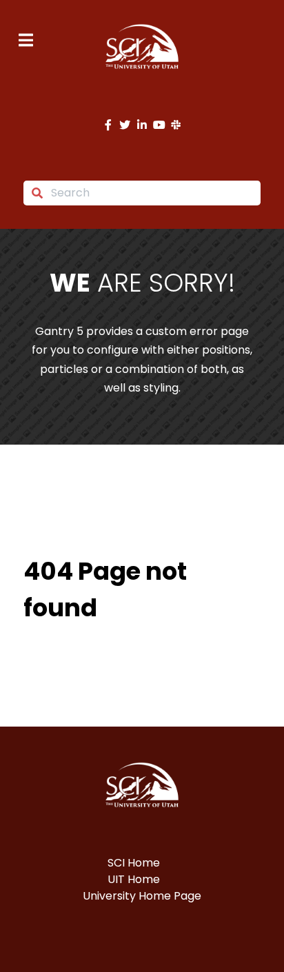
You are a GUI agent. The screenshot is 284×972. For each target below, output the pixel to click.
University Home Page (142, 896)
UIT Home (134, 879)
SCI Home (134, 863)
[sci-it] (142, 46)
